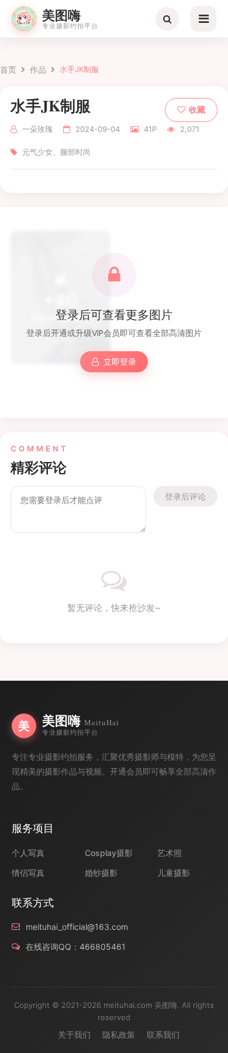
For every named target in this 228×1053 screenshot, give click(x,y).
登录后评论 (185, 496)
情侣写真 (28, 873)
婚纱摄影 (101, 873)
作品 (38, 69)
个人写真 (28, 853)
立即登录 (119, 361)
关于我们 (74, 1035)
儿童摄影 (173, 873)
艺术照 (169, 853)
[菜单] (203, 19)
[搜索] (167, 18)
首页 (8, 69)
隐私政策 (118, 1035)
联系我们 (163, 1035)
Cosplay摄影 (109, 853)
